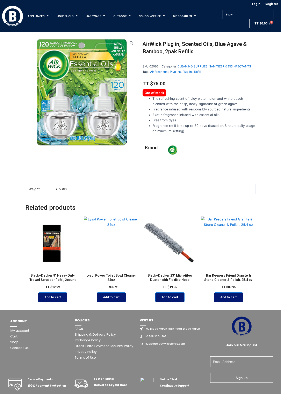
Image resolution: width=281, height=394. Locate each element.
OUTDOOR (120, 16)
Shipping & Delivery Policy (95, 334)
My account (19, 330)
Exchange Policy (87, 340)
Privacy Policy (85, 351)
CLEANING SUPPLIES (193, 66)
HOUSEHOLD (65, 16)
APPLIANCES (36, 16)
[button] (131, 43)
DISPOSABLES (182, 16)
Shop (14, 342)
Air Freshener (159, 71)
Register (271, 4)
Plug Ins (175, 71)
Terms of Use (85, 357)
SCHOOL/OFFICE (150, 16)
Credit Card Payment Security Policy (103, 346)
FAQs (78, 328)
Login (256, 4)
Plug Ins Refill (191, 71)
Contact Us (19, 347)
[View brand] (182, 160)
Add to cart (52, 297)
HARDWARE (93, 16)
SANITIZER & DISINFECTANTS (230, 66)
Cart (14, 336)
